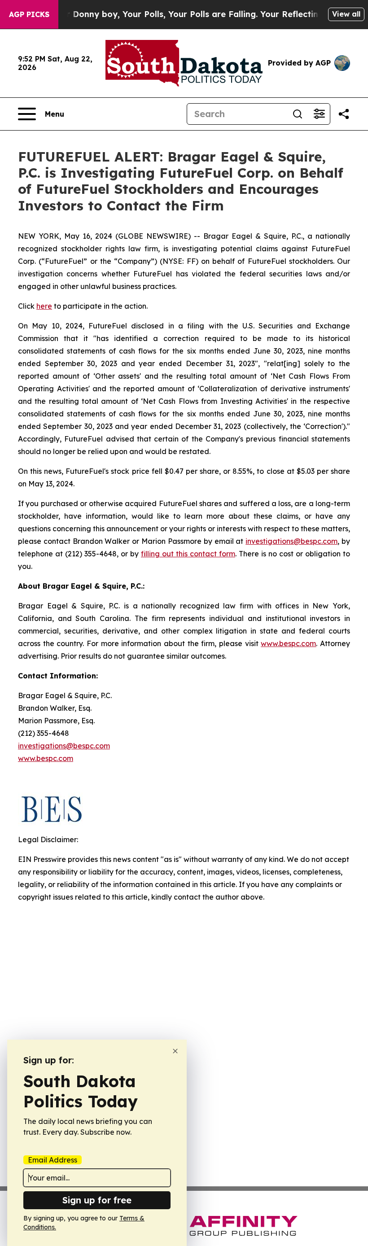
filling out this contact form (188, 553)
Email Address (52, 1159)
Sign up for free (96, 1200)
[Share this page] (343, 114)
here (44, 306)
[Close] (175, 1051)
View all (346, 13)
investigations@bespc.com (291, 541)
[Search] (297, 114)
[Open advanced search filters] (319, 114)
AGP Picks (29, 14)
